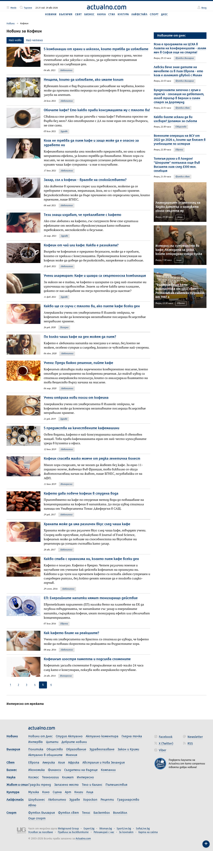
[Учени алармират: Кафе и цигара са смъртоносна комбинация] (25, 286)
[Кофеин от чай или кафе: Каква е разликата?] (25, 256)
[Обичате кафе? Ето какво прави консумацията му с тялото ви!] (25, 121)
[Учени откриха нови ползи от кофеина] (25, 408)
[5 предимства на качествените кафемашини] (25, 439)
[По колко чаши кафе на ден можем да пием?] (25, 345)
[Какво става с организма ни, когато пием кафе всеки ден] (25, 574)
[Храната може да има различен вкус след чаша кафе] (25, 537)
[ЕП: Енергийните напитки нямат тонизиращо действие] (25, 611)
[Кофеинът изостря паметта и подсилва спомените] (25, 667)
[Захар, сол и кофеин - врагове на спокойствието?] (25, 193)
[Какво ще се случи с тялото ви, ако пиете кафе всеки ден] (25, 317)
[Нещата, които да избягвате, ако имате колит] (25, 90)
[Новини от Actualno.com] (106, 6)
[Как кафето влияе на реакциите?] (25, 641)
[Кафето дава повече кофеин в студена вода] (25, 504)
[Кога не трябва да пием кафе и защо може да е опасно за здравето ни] (25, 155)
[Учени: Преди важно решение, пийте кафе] (25, 376)
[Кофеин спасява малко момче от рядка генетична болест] (25, 471)
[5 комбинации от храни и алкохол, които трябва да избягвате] (25, 59)
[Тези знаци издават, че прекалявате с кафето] (25, 225)
